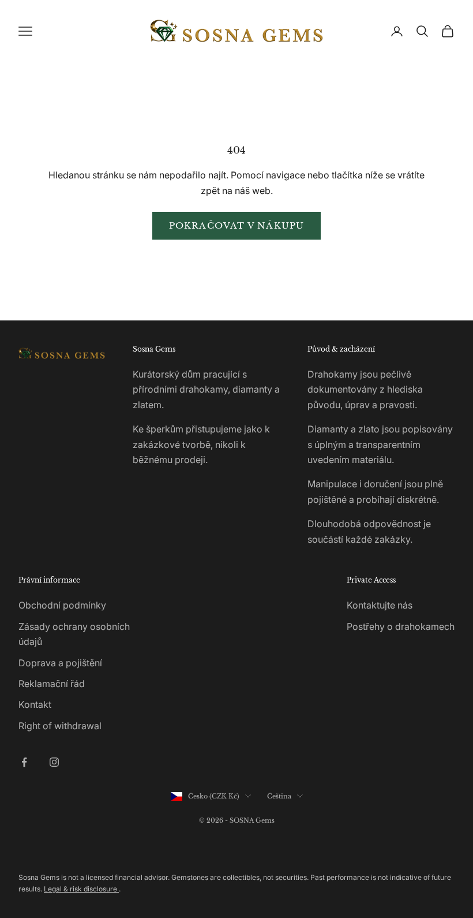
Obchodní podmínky (62, 605)
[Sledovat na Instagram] (54, 762)
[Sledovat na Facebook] (24, 762)
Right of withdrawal (60, 726)
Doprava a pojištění (60, 663)
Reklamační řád (51, 683)
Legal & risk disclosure (81, 889)
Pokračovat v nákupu (237, 225)
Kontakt (34, 704)
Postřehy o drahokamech (401, 626)
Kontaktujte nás (379, 605)
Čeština (279, 796)
